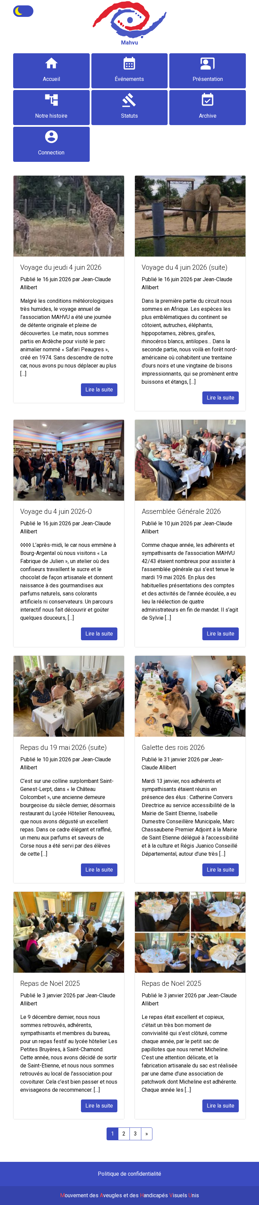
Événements (129, 69)
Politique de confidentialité (129, 1174)
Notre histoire (51, 105)
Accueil (51, 69)
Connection (51, 142)
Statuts (129, 105)
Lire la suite (99, 389)
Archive (208, 105)
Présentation (208, 69)
